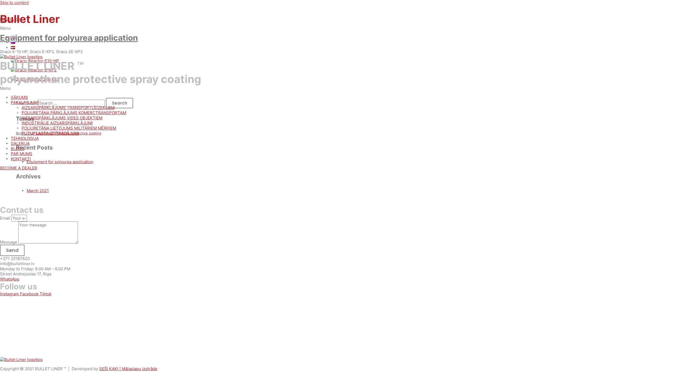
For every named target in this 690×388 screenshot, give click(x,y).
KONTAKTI (21, 158)
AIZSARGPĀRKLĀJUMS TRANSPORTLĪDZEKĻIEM (68, 107)
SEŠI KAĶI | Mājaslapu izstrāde (128, 368)
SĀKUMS (19, 97)
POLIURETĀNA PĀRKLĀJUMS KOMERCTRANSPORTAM (74, 112)
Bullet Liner (11, 19)
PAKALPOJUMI (25, 102)
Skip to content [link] (14, 2)
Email (5, 218)
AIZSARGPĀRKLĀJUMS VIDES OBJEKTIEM (62, 117)
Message (9, 242)
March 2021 (38, 190)
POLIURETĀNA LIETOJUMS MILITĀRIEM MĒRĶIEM (69, 128)
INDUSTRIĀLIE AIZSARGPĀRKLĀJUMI (57, 123)
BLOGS (17, 148)
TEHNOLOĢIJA (25, 138)
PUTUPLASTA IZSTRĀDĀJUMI (50, 133)
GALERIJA (20, 143)
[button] (345, 28)
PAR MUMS (21, 153)
